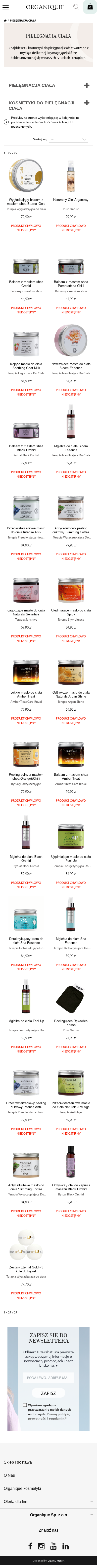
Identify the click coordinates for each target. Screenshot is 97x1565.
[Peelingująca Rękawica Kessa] (71, 996)
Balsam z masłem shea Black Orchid (26, 448)
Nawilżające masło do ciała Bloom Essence (71, 366)
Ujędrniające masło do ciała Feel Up (71, 859)
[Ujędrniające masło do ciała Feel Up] (71, 831)
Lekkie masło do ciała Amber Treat (26, 694)
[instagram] (41, 1548)
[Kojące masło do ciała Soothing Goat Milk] (26, 339)
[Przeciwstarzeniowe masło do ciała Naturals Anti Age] (71, 1078)
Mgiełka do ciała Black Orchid (26, 859)
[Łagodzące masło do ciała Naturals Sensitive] (26, 585)
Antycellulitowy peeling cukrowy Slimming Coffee (70, 530)
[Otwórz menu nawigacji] (5, 7)
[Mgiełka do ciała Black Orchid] (26, 831)
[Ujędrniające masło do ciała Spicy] (71, 585)
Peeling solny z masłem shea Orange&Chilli (26, 776)
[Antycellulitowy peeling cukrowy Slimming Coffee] (71, 503)
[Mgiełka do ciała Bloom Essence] (71, 421)
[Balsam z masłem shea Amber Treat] (71, 749)
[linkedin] (65, 1548)
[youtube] (53, 1548)
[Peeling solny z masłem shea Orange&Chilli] (26, 749)
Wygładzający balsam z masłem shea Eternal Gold (26, 202)
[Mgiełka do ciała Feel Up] (26, 996)
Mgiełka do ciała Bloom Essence (71, 448)
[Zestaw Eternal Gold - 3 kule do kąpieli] (26, 1242)
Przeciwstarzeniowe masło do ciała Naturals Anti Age (71, 1105)
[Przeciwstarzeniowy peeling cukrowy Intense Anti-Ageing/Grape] (26, 1078)
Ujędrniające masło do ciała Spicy (71, 612)
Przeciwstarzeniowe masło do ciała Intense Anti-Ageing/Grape (26, 532)
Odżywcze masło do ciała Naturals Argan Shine (71, 694)
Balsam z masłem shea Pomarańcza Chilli (71, 284)
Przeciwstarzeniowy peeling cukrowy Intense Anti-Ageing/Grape (26, 1107)
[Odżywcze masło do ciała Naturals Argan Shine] (71, 667)
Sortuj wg (40, 139)
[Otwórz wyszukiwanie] (76, 7)
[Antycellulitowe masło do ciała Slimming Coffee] (26, 1160)
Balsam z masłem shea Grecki (26, 284)
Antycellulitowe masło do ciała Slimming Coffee (26, 1187)
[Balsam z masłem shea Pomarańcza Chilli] (71, 257)
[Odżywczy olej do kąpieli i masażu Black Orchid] (71, 1160)
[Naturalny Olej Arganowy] (71, 174)
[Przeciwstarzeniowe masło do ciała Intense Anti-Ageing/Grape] (26, 503)
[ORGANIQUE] (41, 6)
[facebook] (30, 1548)
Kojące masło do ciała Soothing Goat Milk (26, 366)
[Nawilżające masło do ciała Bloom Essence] (71, 339)
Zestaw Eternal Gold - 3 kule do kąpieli (26, 1269)
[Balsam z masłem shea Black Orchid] (26, 421)
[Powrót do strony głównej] (7, 20)
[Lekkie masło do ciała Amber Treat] (26, 667)
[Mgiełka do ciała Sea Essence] (71, 914)
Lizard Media (56, 1560)
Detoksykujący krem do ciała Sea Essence (26, 941)
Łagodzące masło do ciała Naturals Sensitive (26, 612)
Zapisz (48, 1393)
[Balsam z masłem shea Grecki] (26, 257)
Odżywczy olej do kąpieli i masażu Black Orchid (71, 1187)
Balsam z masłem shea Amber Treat (71, 776)
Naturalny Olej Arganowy (71, 200)
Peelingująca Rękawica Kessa (71, 1023)
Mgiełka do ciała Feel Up (26, 1021)
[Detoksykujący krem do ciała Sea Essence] (26, 914)
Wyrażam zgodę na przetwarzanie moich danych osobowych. (49, 1411)
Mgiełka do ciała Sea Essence (71, 941)
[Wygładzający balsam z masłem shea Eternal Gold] (26, 174)
